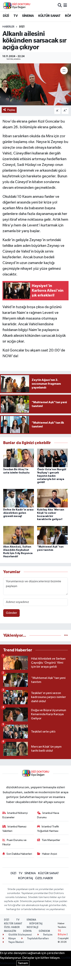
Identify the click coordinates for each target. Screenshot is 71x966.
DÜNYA (27, 931)
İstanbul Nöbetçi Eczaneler (15, 815)
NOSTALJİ (32, 927)
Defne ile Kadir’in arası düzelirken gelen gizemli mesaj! (18, 513)
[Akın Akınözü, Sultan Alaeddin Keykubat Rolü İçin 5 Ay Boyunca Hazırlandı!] (18, 535)
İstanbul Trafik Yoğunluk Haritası (48, 828)
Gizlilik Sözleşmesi (20, 935)
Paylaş (11, 109)
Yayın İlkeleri (16, 942)
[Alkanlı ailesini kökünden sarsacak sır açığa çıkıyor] (35, 84)
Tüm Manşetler (51, 840)
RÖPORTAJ (25, 878)
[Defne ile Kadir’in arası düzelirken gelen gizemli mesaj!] (18, 498)
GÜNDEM (44, 931)
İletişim (47, 935)
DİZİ (6, 16)
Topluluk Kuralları (38, 938)
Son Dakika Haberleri (19, 853)
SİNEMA (28, 16)
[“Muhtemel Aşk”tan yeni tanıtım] (52, 535)
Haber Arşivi (49, 853)
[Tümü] (66, 635)
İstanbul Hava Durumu (48, 815)
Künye (12, 938)
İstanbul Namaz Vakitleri (14, 828)
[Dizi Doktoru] (16, 5)
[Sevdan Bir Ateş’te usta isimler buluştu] (18, 457)
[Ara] (60, 5)
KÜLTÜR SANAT (49, 16)
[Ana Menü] (65, 5)
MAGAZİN (10, 931)
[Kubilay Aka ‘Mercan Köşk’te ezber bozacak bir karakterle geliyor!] (52, 498)
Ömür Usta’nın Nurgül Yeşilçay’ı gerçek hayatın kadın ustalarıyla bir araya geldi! (51, 476)
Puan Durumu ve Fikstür (14, 842)
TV (15, 16)
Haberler (8, 26)
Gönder (11, 613)
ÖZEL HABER (44, 878)
